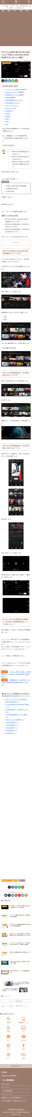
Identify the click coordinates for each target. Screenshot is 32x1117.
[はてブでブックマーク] (9, 80)
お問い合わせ (5, 1084)
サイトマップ (5, 1087)
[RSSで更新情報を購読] (26, 895)
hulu (6, 124)
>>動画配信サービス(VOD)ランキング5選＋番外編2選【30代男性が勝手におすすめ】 (15, 682)
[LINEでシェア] (12, 80)
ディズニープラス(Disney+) (13, 89)
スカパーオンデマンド (12, 105)
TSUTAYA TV (9, 111)
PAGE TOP (16, 1066)
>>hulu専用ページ (10, 733)
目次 (14, 242)
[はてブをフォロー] (12, 895)
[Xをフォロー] (9, 895)
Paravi (7, 121)
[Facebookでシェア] (6, 80)
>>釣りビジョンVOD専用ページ (14, 719)
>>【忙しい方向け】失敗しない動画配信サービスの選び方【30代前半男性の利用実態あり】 (16, 674)
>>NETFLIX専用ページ (12, 722)
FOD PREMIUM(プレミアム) (13, 100)
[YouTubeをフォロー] (16, 895)
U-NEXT (7, 113)
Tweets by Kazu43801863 (8, 1075)
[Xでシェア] (2, 80)
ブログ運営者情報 (6, 1090)
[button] (28, 566)
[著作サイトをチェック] (5, 895)
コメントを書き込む (16, 1001)
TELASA (7, 116)
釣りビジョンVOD (10, 108)
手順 (16, 880)
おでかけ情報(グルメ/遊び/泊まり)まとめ (13, 1101)
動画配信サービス (7, 880)
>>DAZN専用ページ (11, 730)
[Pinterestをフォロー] (19, 895)
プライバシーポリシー (8, 1094)
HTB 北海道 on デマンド (12, 103)
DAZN (7, 119)
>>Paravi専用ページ (11, 728)
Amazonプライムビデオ (12, 92)
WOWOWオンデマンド (12, 95)
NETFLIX (8, 97)
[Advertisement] (16, 30)
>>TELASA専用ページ (12, 725)
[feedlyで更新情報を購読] (22, 895)
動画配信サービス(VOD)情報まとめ (12, 1097)
